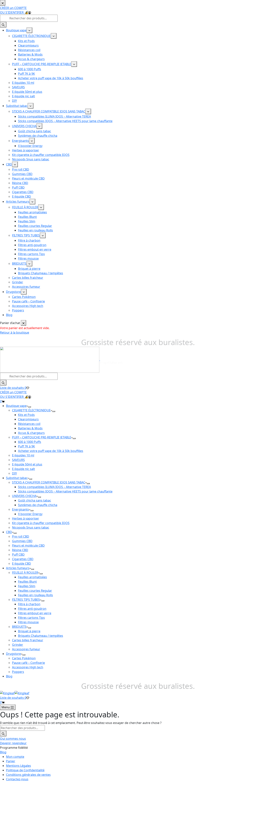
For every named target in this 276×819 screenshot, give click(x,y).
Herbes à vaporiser (25, 518)
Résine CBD (20, 550)
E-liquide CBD (21, 563)
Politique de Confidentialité (25, 770)
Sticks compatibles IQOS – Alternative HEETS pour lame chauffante (65, 491)
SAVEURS (18, 460)
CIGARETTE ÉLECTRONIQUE (31, 410)
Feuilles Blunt (27, 581)
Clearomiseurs (28, 419)
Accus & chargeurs (31, 433)
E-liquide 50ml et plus (27, 464)
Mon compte (15, 757)
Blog (9, 676)
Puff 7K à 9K (26, 446)
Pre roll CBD (20, 536)
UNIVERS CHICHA (24, 496)
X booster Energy (30, 514)
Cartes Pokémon (24, 658)
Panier (10, 761)
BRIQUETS (19, 627)
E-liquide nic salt (23, 469)
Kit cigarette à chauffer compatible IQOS (40, 523)
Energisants (20, 509)
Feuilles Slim (26, 586)
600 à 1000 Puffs (29, 442)
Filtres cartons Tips (31, 618)
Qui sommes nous (13, 739)
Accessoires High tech (27, 667)
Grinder (17, 645)
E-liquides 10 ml (23, 455)
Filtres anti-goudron (32, 609)
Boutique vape (16, 406)
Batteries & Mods (30, 428)
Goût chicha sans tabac (34, 500)
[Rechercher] (3, 382)
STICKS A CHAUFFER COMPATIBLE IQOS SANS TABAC (48, 482)
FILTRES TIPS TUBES (26, 600)
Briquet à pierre (29, 631)
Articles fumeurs (17, 568)
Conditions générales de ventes (28, 775)
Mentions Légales (18, 766)
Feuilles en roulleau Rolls (35, 595)
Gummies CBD (22, 541)
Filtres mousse (28, 622)
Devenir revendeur (13, 743)
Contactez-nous (17, 779)
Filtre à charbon (29, 604)
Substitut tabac (17, 478)
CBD (9, 532)
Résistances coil (29, 424)
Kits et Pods (26, 415)
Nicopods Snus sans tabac (30, 527)
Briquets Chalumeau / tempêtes (40, 636)
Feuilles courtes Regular (35, 591)
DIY (14, 473)
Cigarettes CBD (22, 559)
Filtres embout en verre (34, 613)
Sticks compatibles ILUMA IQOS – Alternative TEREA (54, 487)
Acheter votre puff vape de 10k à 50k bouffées (50, 451)
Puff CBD (18, 554)
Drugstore (13, 654)
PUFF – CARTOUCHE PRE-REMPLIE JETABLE (41, 437)
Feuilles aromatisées (32, 577)
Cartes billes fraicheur (27, 640)
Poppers (18, 672)
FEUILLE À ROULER (25, 572)
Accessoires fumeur (26, 649)
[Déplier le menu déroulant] (29, 406)
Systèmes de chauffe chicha (37, 505)
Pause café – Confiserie (28, 663)
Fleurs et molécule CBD (28, 545)
